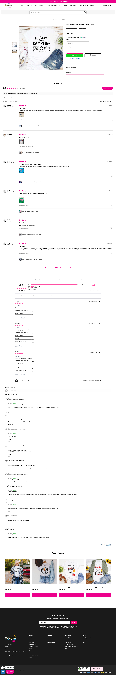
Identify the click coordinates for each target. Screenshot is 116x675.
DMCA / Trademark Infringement (71, 646)
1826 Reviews (23, 290)
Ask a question (82, 28)
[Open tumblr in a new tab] (12, 655)
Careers (48, 640)
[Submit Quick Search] (85, 12)
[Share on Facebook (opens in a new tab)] (19, 318)
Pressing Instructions (87, 638)
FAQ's (84, 642)
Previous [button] (31, 1)
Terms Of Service (68, 640)
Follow (6, 400)
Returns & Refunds (69, 644)
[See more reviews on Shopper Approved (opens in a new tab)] (24, 318)
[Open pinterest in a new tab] (15, 655)
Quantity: (68, 47)
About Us (49, 638)
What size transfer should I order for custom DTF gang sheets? (16, 445)
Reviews (67, 648)
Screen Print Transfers (34, 646)
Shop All (30, 638)
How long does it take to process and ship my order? (15, 500)
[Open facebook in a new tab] (6, 655)
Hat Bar (30, 648)
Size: (67, 39)
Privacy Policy (68, 638)
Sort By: (102, 101)
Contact (84, 640)
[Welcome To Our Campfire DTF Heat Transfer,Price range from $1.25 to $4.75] (17, 571)
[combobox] (58, 12)
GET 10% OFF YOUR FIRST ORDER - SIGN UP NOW (58, 1)
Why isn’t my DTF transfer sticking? (11, 413)
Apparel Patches (32, 644)
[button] (85, 37)
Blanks (30, 650)
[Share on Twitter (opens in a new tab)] (22, 318)
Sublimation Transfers (33, 655)
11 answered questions (71, 28)
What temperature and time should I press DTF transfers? (16, 429)
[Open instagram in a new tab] (9, 655)
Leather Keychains (33, 653)
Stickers (30, 657)
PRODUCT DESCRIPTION (84, 63)
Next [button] (84, 1)
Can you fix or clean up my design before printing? (14, 399)
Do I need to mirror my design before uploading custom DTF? (16, 474)
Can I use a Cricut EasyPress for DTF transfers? (13, 486)
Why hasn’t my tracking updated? (11, 515)
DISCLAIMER (84, 72)
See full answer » (11, 424)
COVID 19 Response (51, 642)
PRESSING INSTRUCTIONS (84, 68)
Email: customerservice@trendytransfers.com (15, 651)
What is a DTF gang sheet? (10, 529)
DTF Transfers (32, 642)
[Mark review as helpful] (111, 120)
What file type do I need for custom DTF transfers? (14, 460)
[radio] (58, 284)
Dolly (30, 640)
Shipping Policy (68, 642)
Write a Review (49, 296)
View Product (17, 595)
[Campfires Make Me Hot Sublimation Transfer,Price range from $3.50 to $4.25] (44, 571)
